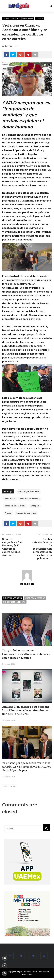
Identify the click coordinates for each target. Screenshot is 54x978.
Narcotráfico (28, 18)
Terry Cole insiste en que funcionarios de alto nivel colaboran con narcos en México (26, 654)
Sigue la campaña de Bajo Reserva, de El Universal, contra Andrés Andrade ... (12, 547)
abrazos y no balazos (28, 491)
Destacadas (15, 18)
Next (13, 786)
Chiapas (6, 18)
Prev (6, 786)
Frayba (8, 513)
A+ (4, 958)
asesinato (10, 499)
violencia (39, 18)
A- (5, 973)
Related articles (12, 598)
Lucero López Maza (26, 513)
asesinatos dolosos (30, 499)
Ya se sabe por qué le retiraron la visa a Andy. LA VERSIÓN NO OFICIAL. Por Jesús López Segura (26, 766)
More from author (35, 598)
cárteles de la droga (15, 506)
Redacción (7, 46)
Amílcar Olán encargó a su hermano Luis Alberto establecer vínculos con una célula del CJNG (26, 710)
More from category (14, 602)
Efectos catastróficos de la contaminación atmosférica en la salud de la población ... (42, 548)
